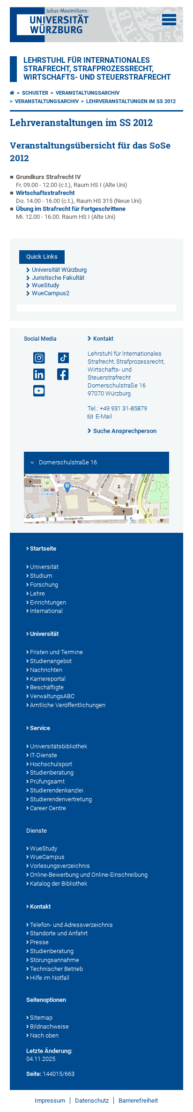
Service (40, 727)
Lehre (37, 593)
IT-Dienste (43, 755)
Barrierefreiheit (138, 1100)
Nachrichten (46, 669)
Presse (39, 942)
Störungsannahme (54, 959)
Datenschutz (92, 1100)
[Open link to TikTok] (59, 358)
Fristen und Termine (56, 652)
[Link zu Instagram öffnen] (35, 358)
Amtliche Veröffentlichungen (67, 705)
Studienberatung (52, 772)
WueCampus (47, 856)
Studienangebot (51, 660)
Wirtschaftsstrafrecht (45, 192)
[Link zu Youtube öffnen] (35, 391)
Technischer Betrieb (56, 968)
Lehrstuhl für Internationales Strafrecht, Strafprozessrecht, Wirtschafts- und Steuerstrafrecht (97, 69)
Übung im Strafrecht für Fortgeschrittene (71, 208)
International (46, 610)
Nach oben (44, 1035)
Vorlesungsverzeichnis (60, 865)
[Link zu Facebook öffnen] (59, 374)
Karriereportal (48, 678)
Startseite (43, 548)
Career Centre (48, 808)
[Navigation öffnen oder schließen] (169, 19)
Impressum (50, 1100)
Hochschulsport (51, 764)
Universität (44, 566)
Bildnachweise (49, 1026)
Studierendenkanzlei (56, 790)
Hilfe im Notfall (49, 977)
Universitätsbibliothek (58, 746)
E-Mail (104, 416)
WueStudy (43, 848)
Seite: (33, 1073)
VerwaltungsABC (52, 696)
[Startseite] (12, 93)
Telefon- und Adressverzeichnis (71, 924)
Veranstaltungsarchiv (87, 93)
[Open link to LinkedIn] (35, 374)
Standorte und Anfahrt (59, 933)
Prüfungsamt (47, 781)
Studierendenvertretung (61, 799)
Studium (41, 575)
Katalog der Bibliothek (58, 883)
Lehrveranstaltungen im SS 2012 (131, 101)
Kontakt (103, 339)
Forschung (44, 584)
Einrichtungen (48, 602)
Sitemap (41, 1017)
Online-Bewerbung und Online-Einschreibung (89, 874)
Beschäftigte (47, 687)
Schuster (35, 93)
